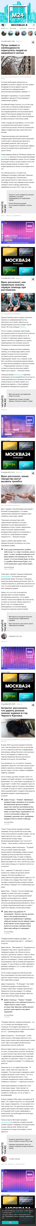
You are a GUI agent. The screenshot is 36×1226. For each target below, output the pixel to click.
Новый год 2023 (20, 1164)
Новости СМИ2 (5, 246)
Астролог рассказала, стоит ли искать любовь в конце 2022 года (20, 1140)
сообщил (4, 157)
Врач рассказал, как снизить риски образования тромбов (21, 624)
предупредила (6, 576)
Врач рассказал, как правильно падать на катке (20, 395)
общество (9, 215)
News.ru (23, 327)
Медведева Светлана (15, 636)
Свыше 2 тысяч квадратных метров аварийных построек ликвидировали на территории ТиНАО (21, 197)
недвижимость (17, 215)
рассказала (5, 1122)
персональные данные (20, 1213)
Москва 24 (18, 25)
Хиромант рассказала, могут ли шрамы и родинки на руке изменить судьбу (21, 1146)
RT (30, 92)
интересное (11, 1164)
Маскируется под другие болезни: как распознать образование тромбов (20, 618)
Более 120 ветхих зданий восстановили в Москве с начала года (20, 205)
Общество (19, 41)
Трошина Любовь (14, 1159)
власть (3, 215)
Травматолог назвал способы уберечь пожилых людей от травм (20, 400)
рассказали (18, 375)
